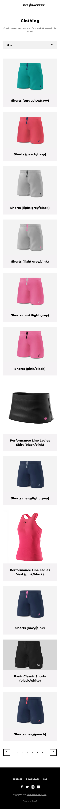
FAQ (45, 779)
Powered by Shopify (30, 801)
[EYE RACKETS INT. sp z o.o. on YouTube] (38, 787)
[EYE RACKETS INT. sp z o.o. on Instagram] (32, 787)
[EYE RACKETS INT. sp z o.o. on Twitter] (27, 787)
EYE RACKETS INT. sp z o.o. (36, 795)
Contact (17, 779)
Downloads (33, 779)
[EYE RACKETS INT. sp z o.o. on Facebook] (22, 787)
